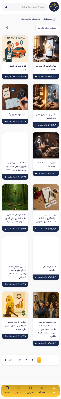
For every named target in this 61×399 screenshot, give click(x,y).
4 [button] (20, 360)
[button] (39, 360)
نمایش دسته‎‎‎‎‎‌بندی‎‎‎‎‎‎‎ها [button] (47, 28)
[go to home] (54, 11)
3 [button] (26, 360)
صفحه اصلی (47, 19)
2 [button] (32, 360)
